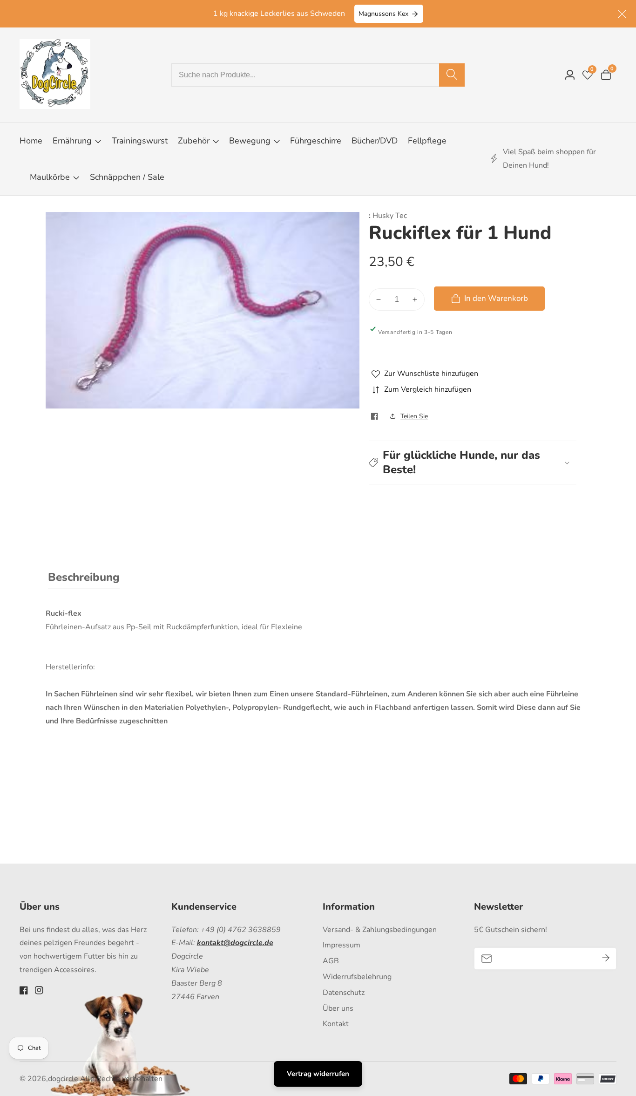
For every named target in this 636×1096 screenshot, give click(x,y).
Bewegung (251, 140)
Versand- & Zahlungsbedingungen (380, 930)
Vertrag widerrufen (318, 1073)
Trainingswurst (140, 140)
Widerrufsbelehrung (357, 977)
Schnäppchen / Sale (127, 177)
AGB (331, 961)
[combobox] (318, 75)
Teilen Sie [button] (414, 416)
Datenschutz (344, 992)
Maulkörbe (50, 177)
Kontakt (336, 1024)
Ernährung (72, 140)
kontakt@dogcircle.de (235, 943)
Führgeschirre (315, 140)
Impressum (341, 945)
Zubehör (194, 140)
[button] (472, 462)
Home (31, 140)
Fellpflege (427, 140)
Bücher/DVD (375, 140)
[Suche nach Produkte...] (452, 75)
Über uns (338, 1008)
